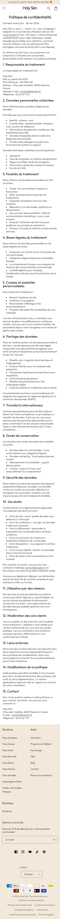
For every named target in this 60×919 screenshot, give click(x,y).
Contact (35, 769)
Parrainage (36, 750)
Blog (33, 762)
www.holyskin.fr (11, 34)
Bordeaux (7, 811)
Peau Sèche (8, 762)
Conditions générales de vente (22, 914)
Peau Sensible (9, 775)
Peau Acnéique (9, 737)
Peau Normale (9, 756)
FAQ (33, 756)
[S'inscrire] (53, 839)
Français (28, 874)
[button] (48, 8)
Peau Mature (8, 769)
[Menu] (4, 8)
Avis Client (36, 737)
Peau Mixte (7, 750)
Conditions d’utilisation (45, 905)
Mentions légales (46, 914)
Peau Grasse (8, 744)
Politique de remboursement (31, 900)
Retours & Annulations (41, 775)
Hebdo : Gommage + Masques (12, 789)
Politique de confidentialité (20, 905)
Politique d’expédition (24, 910)
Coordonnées (42, 910)
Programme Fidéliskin (41, 744)
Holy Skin (24, 896)
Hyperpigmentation (12, 781)
